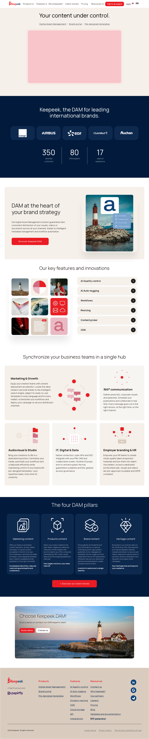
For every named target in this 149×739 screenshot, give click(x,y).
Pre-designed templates (97, 24)
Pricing (84, 3)
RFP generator (98, 718)
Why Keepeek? (55, 3)
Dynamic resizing (79, 700)
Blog (92, 709)
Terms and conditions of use (127, 730)
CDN (72, 705)
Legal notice (90, 730)
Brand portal (75, 24)
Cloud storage (77, 709)
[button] (27, 4)
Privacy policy (105, 730)
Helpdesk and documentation (105, 714)
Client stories (72, 3)
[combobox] (135, 3)
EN (137, 3)
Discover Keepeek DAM (30, 241)
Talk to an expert (114, 4)
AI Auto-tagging (78, 691)
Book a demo (27, 630)
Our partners (97, 696)
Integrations (76, 718)
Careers (94, 700)
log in (128, 4)
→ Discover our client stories (75, 583)
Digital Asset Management (52, 24)
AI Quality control (79, 686)
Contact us (43, 630)
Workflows (75, 696)
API (72, 714)
